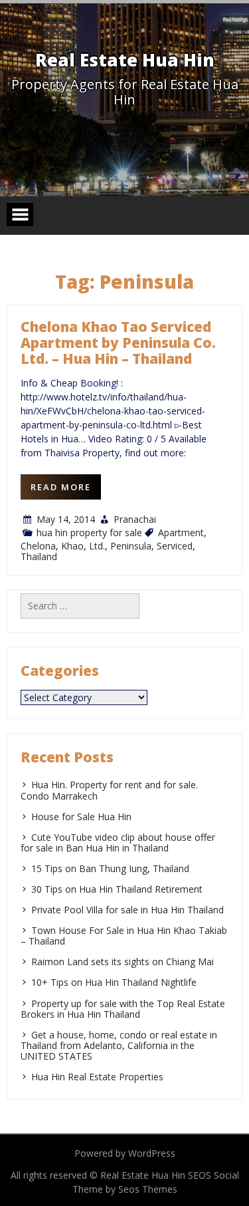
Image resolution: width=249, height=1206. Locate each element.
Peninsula (130, 545)
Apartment (181, 532)
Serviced (175, 545)
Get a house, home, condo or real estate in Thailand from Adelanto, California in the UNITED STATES (119, 1045)
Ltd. (97, 545)
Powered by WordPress (124, 1153)
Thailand (39, 556)
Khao (72, 545)
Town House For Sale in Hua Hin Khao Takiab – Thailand (124, 935)
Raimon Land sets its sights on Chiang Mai (122, 961)
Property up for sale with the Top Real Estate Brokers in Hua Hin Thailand (123, 1008)
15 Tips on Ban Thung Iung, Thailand (110, 868)
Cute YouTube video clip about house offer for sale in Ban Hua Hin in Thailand (118, 842)
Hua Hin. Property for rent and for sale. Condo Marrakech (109, 790)
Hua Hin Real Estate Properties (97, 1076)
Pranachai (135, 519)
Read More (61, 487)
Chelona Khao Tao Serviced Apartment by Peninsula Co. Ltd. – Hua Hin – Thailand (118, 342)
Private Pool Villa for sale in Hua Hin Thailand (127, 909)
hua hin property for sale (89, 532)
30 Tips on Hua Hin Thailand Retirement (117, 889)
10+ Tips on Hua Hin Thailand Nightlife (114, 982)
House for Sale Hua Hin (81, 816)
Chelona (38, 545)
